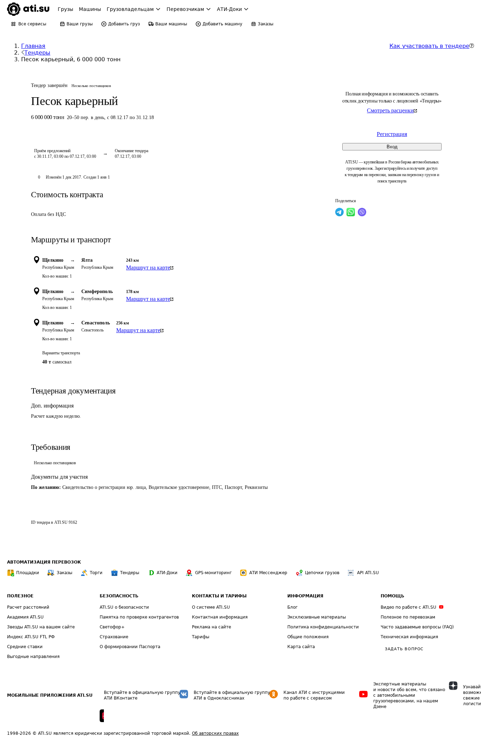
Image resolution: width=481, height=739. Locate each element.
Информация (305, 596)
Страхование (114, 636)
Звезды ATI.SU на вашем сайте (41, 627)
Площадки (27, 572)
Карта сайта (301, 646)
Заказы (64, 572)
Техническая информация (409, 636)
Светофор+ (112, 627)
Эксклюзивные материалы (316, 617)
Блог (292, 607)
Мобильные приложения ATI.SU (50, 695)
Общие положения (308, 636)
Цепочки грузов (322, 572)
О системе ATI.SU (211, 607)
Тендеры (37, 52)
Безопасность (119, 596)
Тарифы (200, 636)
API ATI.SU (368, 572)
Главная (33, 46)
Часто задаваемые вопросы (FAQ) (417, 627)
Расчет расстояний (28, 607)
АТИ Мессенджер (268, 572)
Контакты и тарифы (219, 596)
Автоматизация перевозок (44, 562)
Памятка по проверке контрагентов (139, 617)
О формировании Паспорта (130, 646)
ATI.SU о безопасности (124, 607)
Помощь (392, 596)
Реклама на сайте (211, 627)
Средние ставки (25, 646)
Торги (96, 572)
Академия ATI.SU (25, 617)
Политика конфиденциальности (323, 627)
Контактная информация (220, 617)
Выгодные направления (33, 656)
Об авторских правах (215, 733)
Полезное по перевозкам (408, 617)
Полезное (20, 596)
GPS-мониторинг (213, 572)
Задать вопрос (404, 649)
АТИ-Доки (167, 572)
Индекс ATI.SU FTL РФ (31, 636)
